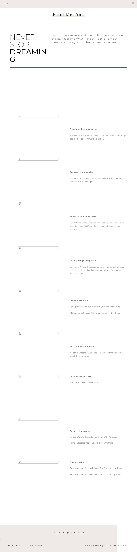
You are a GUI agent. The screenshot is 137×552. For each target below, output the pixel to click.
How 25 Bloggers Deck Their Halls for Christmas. (92, 443)
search (5, 4)
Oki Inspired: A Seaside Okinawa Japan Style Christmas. (95, 313)
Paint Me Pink (68, 14)
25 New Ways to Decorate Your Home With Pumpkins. (94, 437)
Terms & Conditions (35, 546)
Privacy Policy (15, 546)
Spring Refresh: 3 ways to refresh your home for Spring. (95, 307)
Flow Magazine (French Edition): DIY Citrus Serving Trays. (95, 474)
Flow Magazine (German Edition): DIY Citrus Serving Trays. (96, 468)
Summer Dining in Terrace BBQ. (84, 382)
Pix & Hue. (124, 546)
